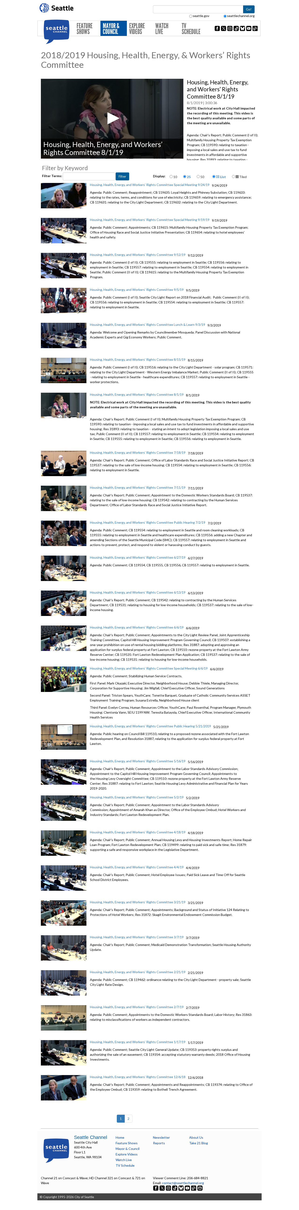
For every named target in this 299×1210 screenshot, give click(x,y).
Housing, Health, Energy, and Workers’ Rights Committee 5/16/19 (137, 761)
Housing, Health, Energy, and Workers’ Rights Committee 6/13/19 (137, 592)
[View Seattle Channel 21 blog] (194, 1188)
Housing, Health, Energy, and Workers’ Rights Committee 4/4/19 (137, 867)
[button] (112, 118)
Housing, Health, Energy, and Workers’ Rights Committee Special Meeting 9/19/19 (150, 220)
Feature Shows (85, 29)
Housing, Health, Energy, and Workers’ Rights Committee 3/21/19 (137, 902)
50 (202, 177)
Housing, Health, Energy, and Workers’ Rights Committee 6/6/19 (137, 627)
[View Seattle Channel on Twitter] (162, 1188)
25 (189, 177)
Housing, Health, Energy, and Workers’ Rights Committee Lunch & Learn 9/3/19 (147, 325)
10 (175, 177)
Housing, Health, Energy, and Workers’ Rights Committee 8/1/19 (137, 394)
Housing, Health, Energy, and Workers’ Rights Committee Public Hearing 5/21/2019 (150, 726)
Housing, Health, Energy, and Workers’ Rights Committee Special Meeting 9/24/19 (150, 185)
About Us (196, 1137)
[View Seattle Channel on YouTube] (188, 1188)
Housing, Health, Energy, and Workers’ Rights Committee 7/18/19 (137, 452)
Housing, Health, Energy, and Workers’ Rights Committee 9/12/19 (137, 255)
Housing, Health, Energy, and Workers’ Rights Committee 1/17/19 (137, 1042)
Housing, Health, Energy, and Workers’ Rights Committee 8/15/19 (137, 359)
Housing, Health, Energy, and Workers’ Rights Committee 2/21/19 (137, 972)
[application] (112, 119)
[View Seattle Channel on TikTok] (175, 1188)
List (222, 177)
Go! (249, 9)
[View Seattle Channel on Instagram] (169, 1188)
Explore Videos (137, 29)
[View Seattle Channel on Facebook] (156, 1188)
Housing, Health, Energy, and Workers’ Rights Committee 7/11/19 (137, 487)
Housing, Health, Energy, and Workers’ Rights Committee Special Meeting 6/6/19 (149, 668)
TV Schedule (191, 29)
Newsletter (161, 1137)
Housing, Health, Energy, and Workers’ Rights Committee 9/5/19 (137, 290)
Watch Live (161, 29)
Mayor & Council (111, 29)
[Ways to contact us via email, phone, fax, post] (200, 1188)
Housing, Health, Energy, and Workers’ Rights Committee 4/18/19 (137, 832)
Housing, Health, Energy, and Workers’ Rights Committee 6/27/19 (137, 557)
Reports (159, 1143)
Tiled (242, 177)
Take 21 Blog (198, 1143)
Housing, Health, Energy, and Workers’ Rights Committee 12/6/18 (137, 1077)
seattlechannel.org (241, 16)
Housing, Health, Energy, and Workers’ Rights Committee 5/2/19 (137, 797)
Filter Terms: (52, 176)
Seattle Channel (90, 1137)
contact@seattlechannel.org (183, 1183)
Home (120, 1137)
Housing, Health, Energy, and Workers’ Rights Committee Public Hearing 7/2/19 (147, 522)
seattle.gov (201, 16)
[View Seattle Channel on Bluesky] (181, 1188)
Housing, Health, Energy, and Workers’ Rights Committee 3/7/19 (137, 937)
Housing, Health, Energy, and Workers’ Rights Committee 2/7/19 (137, 1007)
